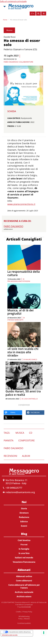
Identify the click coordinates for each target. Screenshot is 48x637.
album (26, 456)
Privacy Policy (27, 612)
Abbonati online (24, 576)
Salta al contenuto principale (13, 1)
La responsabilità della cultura (23, 273)
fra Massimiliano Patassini (18, 281)
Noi (24, 502)
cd (30, 432)
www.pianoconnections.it (21, 204)
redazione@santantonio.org (20, 492)
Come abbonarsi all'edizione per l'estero (24, 586)
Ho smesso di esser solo (18, 20)
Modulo (27, 618)
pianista (8, 440)
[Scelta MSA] (4, 6)
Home (5, 20)
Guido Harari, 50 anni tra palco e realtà (23, 392)
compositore (26, 440)
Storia (24, 508)
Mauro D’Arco (31, 359)
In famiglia (24, 549)
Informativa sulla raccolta (9, 635)
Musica (9, 30)
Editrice (24, 521)
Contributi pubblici (24, 623)
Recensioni (10, 456)
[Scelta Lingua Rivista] (43, 13)
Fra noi (24, 544)
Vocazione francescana (24, 562)
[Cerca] (38, 14)
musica (20, 432)
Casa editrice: (14, 118)
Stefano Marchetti (15, 320)
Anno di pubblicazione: (18, 122)
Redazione (24, 517)
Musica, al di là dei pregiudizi (20, 311)
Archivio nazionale (24, 592)
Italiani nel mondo (24, 557)
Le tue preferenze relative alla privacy (19, 632)
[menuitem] (24, 513)
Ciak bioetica (24, 540)
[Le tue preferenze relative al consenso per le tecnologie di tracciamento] (43, 632)
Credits (18, 612)
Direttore (24, 512)
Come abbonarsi (24, 580)
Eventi (24, 526)
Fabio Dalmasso (13, 448)
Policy (20, 618)
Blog (24, 534)
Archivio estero (24, 596)
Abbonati (24, 570)
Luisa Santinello (31, 399)
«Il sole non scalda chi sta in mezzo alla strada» (22, 352)
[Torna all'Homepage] (21, 6)
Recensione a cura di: (17, 221)
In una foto (24, 553)
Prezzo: (10, 126)
